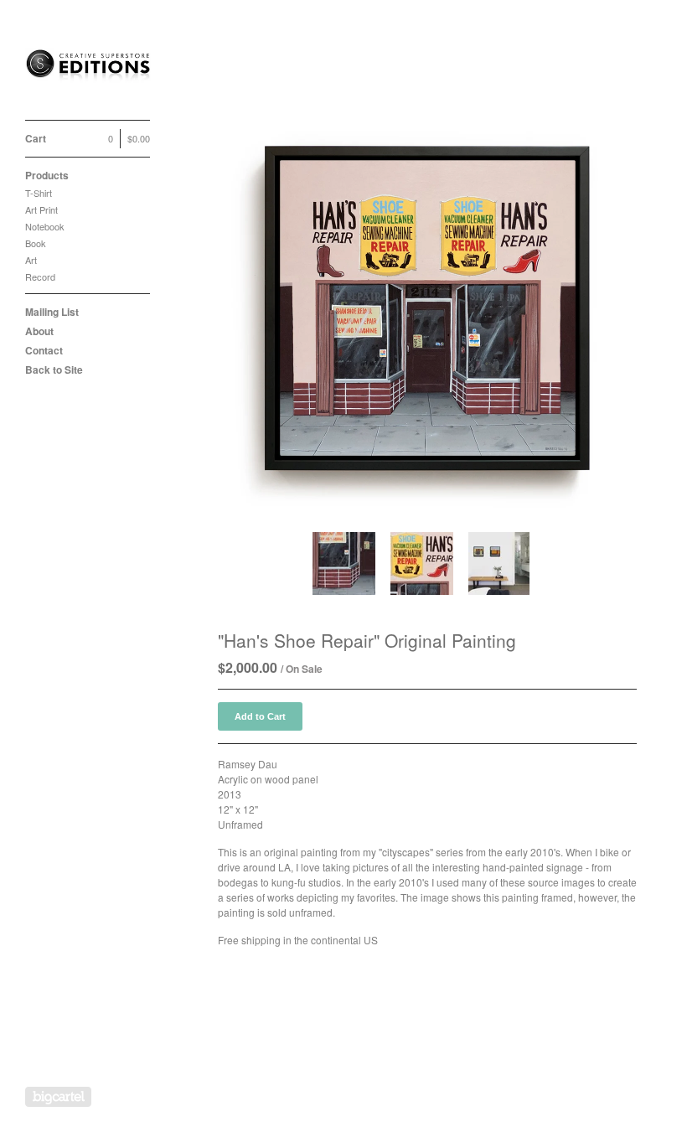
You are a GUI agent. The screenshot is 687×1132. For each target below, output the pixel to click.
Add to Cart (260, 716)
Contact (44, 350)
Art (31, 259)
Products (47, 175)
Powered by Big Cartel (58, 1097)
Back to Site (54, 369)
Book (35, 243)
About (39, 331)
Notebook (45, 226)
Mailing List (52, 311)
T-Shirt (38, 192)
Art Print (41, 209)
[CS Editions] (88, 69)
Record (40, 276)
